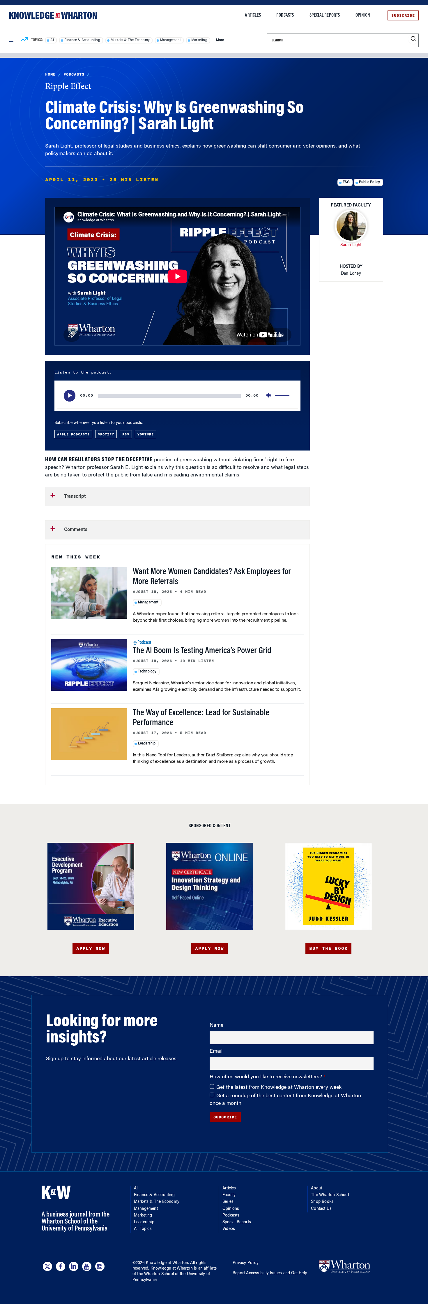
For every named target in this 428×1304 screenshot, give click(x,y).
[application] (177, 396)
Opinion (363, 15)
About (316, 1188)
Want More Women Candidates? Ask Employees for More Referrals (212, 577)
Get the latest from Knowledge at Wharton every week (279, 1087)
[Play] (69, 396)
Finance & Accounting (82, 40)
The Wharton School (330, 1195)
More (220, 40)
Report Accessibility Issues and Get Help (270, 1273)
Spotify (106, 434)
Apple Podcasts (73, 434)
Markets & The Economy (130, 40)
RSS (125, 434)
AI (52, 40)
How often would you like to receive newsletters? (266, 1077)
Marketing (199, 40)
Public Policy (369, 182)
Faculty (229, 1195)
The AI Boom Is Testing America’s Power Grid (202, 651)
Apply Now (90, 948)
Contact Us (321, 1209)
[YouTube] (86, 1266)
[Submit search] (413, 39)
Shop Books (322, 1202)
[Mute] (269, 396)
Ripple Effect (68, 87)
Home (50, 74)
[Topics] (24, 40)
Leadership (147, 743)
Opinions (230, 1209)
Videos (228, 1229)
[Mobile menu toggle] (11, 40)
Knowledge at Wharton (167, 1263)
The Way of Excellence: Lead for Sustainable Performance (201, 718)
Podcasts (285, 15)
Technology (147, 671)
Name (216, 1025)
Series (228, 1202)
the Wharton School (155, 1274)
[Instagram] (100, 1266)
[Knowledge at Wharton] (53, 15)
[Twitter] (47, 1266)
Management (170, 40)
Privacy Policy (246, 1263)
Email (216, 1051)
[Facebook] (60, 1266)
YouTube (145, 434)
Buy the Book (328, 948)
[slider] (283, 395)
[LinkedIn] (73, 1266)
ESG (346, 182)
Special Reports (324, 15)
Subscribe (403, 15)
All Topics (143, 1229)
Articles (253, 15)
